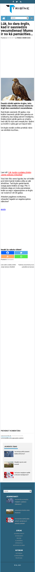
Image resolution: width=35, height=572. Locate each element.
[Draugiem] (7, 256)
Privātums (19, 558)
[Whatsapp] (21, 256)
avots (3, 209)
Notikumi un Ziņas (19, 545)
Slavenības (19, 540)
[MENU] (31, 18)
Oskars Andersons (24, 38)
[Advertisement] (17, 58)
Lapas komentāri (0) (6, 435)
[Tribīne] (4, 18)
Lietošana (19, 553)
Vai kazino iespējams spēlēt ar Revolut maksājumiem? (22, 521)
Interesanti (10, 259)
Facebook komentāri (17, 435)
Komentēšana (18, 555)
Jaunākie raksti (19, 533)
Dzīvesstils (19, 543)
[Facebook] (7, 252)
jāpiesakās (15, 438)
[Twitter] (21, 252)
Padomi (19, 538)
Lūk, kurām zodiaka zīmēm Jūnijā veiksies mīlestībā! (16, 173)
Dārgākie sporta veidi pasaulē (22, 511)
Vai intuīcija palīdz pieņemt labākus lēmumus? (21, 502)
